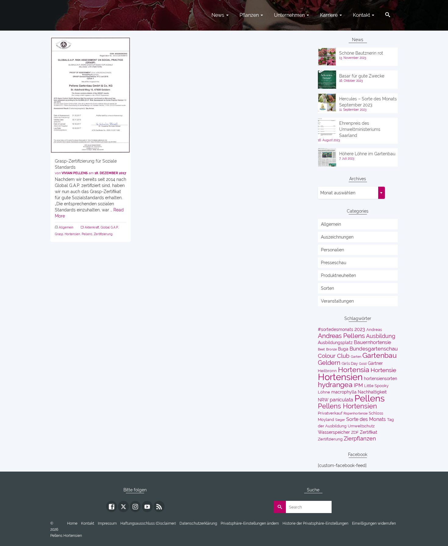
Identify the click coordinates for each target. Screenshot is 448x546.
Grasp (59, 234)
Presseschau (333, 262)
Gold (363, 363)
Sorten (327, 288)
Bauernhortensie (372, 342)
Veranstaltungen (337, 301)
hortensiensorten (380, 378)
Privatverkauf (330, 413)
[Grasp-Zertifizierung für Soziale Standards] (90, 95)
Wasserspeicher (334, 432)
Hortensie (383, 370)
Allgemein (66, 227)
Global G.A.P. (109, 227)
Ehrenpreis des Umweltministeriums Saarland (359, 129)
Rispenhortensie (355, 413)
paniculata (341, 400)
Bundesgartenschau (374, 349)
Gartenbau (379, 355)
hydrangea (335, 385)
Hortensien (72, 234)
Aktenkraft (92, 227)
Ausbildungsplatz (335, 342)
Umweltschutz (361, 426)
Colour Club (334, 356)
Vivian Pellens (75, 173)
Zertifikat (368, 432)
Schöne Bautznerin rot (361, 53)
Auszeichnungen (337, 237)
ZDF (355, 432)
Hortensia (353, 370)
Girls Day (350, 363)
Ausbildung (380, 336)
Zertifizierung (103, 234)
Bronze (331, 349)
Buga (343, 349)
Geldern (329, 362)
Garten (356, 356)
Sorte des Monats (366, 419)
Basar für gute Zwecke (361, 76)
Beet (321, 349)
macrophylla (344, 392)
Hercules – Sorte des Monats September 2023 (368, 101)
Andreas (374, 329)
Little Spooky (376, 385)
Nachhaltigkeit (372, 392)
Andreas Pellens (341, 335)
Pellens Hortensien (347, 406)
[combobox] (351, 193)
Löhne (324, 392)
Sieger (340, 420)
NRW (323, 399)
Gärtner (375, 363)
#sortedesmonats (335, 329)
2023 (359, 329)
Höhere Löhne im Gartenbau (367, 153)
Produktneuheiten (338, 275)
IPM (358, 385)
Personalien (332, 249)
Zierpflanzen (360, 438)
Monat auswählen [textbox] (337, 192)
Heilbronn (327, 370)
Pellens (87, 234)
